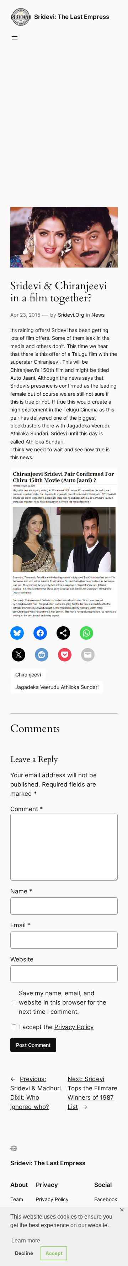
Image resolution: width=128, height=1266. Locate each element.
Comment (26, 809)
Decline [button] (24, 1253)
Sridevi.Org (71, 315)
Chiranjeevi (28, 674)
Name (21, 891)
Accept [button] (54, 1253)
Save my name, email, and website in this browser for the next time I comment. (62, 1002)
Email (20, 925)
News (98, 315)
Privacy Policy (74, 1027)
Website (21, 959)
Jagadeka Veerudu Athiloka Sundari (56, 687)
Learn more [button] (25, 1241)
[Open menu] (14, 37)
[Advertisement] (64, 120)
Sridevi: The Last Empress (71, 16)
